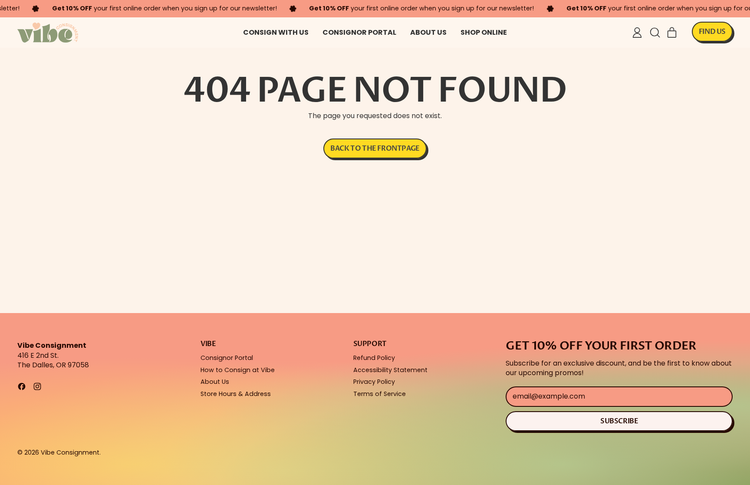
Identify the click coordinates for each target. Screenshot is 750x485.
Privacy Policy (374, 381)
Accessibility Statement (390, 370)
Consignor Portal (359, 32)
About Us (428, 32)
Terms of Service (379, 393)
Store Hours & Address (236, 393)
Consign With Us (276, 32)
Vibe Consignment (70, 452)
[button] (654, 32)
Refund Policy (374, 357)
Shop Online (484, 32)
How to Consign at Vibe (238, 370)
